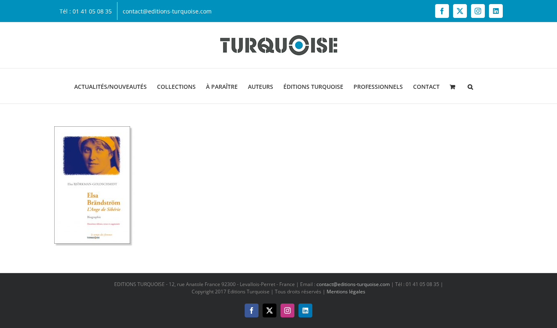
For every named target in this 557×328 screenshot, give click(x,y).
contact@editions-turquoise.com (353, 284)
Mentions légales (346, 291)
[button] (470, 85)
